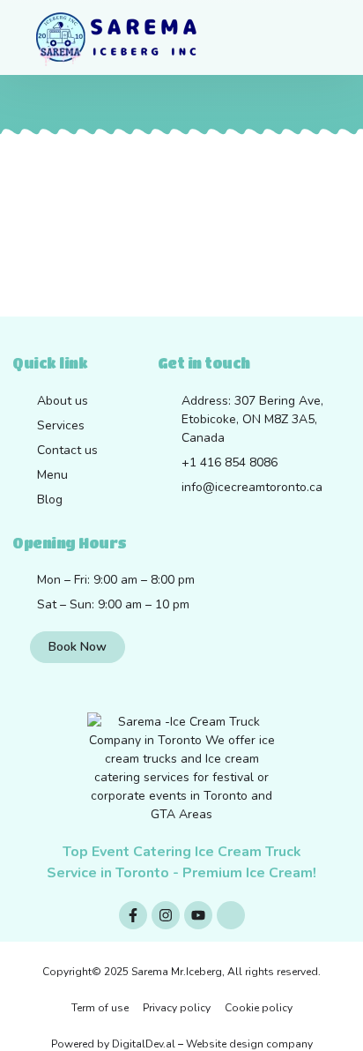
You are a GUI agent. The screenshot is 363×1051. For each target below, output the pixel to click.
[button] (299, 37)
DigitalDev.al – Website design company (212, 1044)
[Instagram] (166, 915)
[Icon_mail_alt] (231, 915)
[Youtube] (198, 915)
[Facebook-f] (133, 915)
